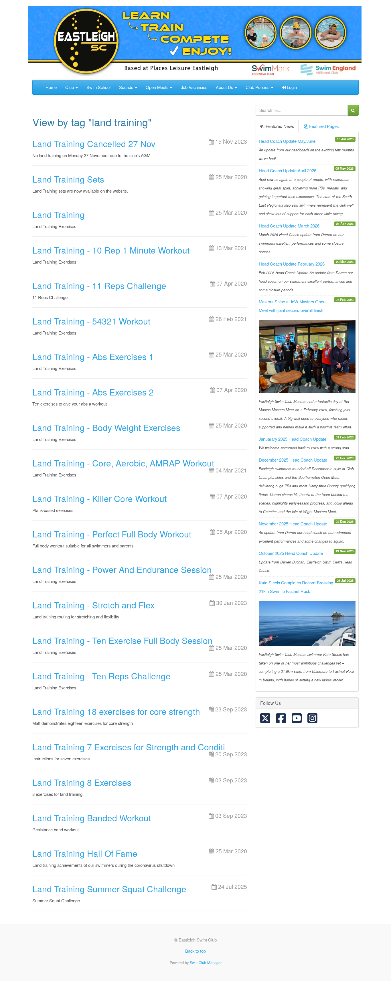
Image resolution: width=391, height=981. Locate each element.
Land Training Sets (68, 179)
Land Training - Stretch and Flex (93, 605)
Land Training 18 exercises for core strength (116, 711)
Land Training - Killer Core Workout (99, 498)
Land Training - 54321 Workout (91, 321)
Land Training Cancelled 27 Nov (93, 143)
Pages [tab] (324, 126)
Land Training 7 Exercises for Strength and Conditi (128, 747)
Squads (126, 87)
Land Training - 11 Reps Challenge (99, 285)
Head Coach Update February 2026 (292, 264)
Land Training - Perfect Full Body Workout (111, 534)
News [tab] (280, 126)
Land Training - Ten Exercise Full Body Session (122, 640)
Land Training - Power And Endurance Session (122, 569)
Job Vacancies (194, 87)
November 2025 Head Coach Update (293, 524)
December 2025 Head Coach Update (293, 460)
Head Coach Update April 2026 (287, 170)
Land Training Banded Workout (91, 818)
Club (70, 87)
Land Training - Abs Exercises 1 (93, 356)
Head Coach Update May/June (287, 141)
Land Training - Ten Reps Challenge (101, 676)
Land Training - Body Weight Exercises (106, 427)
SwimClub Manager (206, 962)
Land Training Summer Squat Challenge (109, 889)
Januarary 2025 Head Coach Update (292, 439)
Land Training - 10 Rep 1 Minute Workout (110, 250)
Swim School (98, 87)
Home (51, 87)
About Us (225, 87)
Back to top (195, 951)
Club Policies (258, 87)
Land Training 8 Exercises (81, 782)
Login (291, 87)
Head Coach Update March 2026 (289, 226)
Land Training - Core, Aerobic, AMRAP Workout (123, 463)
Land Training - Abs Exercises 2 (93, 392)
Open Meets (157, 87)
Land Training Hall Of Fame (84, 853)
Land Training (58, 214)
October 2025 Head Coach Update (291, 553)
